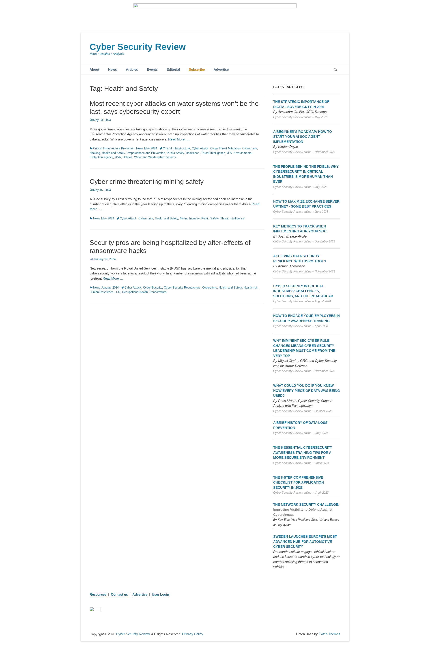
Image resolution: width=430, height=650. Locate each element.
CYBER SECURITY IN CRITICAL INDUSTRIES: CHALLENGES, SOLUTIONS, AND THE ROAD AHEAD (303, 291)
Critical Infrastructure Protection (113, 148)
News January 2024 (106, 287)
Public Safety (175, 153)
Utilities (127, 157)
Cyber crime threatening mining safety (147, 181)
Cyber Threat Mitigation (225, 148)
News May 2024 (146, 148)
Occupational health (135, 292)
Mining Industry (190, 218)
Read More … (178, 139)
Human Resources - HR (105, 292)
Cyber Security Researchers (182, 287)
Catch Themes (329, 634)
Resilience (192, 153)
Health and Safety (113, 153)
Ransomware (158, 292)
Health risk (251, 287)
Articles (132, 69)
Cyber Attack (200, 148)
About (94, 69)
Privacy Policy (192, 634)
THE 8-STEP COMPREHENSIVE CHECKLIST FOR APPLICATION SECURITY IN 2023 (298, 482)
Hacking (95, 153)
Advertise (221, 69)
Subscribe (197, 69)
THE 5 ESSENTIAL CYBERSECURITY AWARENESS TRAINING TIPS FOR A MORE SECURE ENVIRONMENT (302, 452)
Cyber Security (152, 287)
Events (152, 69)
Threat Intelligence (213, 153)
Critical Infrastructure (176, 148)
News (112, 69)
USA (118, 157)
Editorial (173, 69)
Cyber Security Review (138, 47)
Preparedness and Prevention (146, 153)
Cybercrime (249, 148)
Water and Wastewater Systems (155, 157)
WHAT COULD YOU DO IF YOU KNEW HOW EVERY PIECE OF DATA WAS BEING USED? (306, 390)
